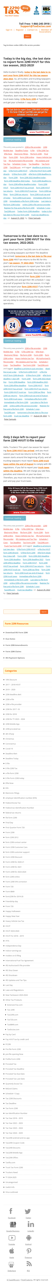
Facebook (12, 1218)
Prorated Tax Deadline (15, 1069)
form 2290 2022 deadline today (33, 177)
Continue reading (14, 139)
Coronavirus (11, 743)
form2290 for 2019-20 (14, 896)
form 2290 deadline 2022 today (17, 181)
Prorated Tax (11, 1064)
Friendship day (12, 901)
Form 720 (9, 886)
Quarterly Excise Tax (14, 1083)
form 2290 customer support (18, 852)
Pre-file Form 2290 (13, 1049)
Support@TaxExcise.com (35, 26)
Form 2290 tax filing (36, 392)
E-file (32, 150)
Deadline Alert (11, 753)
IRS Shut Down (12, 970)
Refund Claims (11, 1088)
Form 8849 (10, 891)
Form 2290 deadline (17, 382)
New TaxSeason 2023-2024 (17, 995)
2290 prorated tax (13, 729)
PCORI (8, 1044)
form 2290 (35, 276)
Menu (27, 36)
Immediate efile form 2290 (36, 399)
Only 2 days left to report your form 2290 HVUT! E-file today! (24, 438)
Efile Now (8, 154)
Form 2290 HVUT (35, 385)
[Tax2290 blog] (16, 15)
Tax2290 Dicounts (13, 1147)
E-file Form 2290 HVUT (18, 170)
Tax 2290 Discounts (14, 1098)
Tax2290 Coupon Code (15, 1143)
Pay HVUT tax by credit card (17, 1039)
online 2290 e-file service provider (36, 204)
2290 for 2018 (11, 714)
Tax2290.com (15, 167)
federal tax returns (13, 812)
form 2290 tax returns (19, 194)
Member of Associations (45, 30)
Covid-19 (9, 748)
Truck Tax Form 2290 (12, 546)
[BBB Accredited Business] (36, 10)
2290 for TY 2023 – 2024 (15, 719)
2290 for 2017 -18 (13, 709)
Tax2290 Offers (12, 1157)
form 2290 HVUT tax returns (36, 389)
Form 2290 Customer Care (16, 847)
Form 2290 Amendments (17, 645)
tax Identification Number (16, 1113)
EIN (7, 788)
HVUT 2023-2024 (12, 931)
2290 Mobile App (12, 724)
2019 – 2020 (10, 689)
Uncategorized (12, 1182)
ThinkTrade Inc (27, 1280)
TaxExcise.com (13, 1029)
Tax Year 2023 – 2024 (14, 1128)
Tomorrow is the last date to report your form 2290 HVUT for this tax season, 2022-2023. (26, 239)
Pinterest (28, 1257)
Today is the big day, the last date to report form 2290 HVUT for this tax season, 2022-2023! (26, 62)
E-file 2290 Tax (43, 150)
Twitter (28, 1218)
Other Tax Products (14, 1000)
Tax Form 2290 (29, 365)
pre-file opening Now (14, 1054)
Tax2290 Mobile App (14, 1152)
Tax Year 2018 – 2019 (14, 1118)
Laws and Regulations (15, 990)
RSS (28, 1270)
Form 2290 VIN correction (16, 881)
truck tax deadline (21, 416)
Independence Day (13, 945)
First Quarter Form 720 (15, 827)
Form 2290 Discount (14, 857)
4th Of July (10, 734)
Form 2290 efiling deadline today (22, 184)
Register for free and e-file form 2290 (19, 208)
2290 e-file (10, 699)
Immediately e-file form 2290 (16, 402)
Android (28, 1244)
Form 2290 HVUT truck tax (26, 191)
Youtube (11, 1244)
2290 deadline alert (13, 694)
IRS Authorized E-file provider (21, 160)
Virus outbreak (12, 1192)
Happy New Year (12, 916)
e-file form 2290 (12, 773)
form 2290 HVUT (30, 286)
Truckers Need (12, 1172)
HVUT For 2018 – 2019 (15, 936)
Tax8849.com (12, 1024)
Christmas (10, 739)
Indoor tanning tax (13, 950)
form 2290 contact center (16, 842)
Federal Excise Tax (13, 803)
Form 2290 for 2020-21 (15, 862)
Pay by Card (11, 1034)
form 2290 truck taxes (22, 198)
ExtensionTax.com (15, 1005)
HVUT (8, 926)
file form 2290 (36, 154)
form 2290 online (27, 157)
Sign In (9, 29)
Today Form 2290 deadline (28, 211)
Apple (11, 1257)
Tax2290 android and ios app (18, 1138)
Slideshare (12, 1270)
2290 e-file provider (33, 147)
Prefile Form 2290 (13, 1059)
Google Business (12, 1231)
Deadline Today (21, 150)
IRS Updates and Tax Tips (26, 362)
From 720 (9, 906)
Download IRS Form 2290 (17, 632)
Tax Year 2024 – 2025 (14, 1133)
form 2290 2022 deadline (39, 556)
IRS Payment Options (15, 658)
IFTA (7, 941)
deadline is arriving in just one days (28, 368)
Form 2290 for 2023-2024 (16, 872)
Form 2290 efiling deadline (15, 385)
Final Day (9, 822)
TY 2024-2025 (11, 1177)
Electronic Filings (21, 154)
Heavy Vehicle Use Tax (24, 358)
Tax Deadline (34, 164)
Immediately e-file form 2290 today (24, 201)
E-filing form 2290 (19, 174)
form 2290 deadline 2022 (37, 382)
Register (20, 29)
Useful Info (10, 1187)
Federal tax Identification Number (20, 807)
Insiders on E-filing (13, 955)
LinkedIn (31, 1231)
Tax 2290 (11, 1009)
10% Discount (11, 679)
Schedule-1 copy (43, 208)
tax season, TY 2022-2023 (21, 263)
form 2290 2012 (12, 837)
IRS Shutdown (11, 975)
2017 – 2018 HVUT (13, 684)
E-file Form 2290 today (15, 778)
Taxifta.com (10, 1162)
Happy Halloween (13, 911)
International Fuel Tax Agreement (20, 960)
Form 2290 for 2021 (14, 867)
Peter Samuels (34, 218)
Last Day (9, 985)
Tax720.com (12, 1019)
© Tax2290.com (13, 1280)
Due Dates (10, 639)
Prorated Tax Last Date (15, 1078)
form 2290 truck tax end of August (33, 395)
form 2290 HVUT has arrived (22, 187)
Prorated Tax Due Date (15, 1074)
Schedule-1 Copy (19, 164)
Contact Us (32, 29)
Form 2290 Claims (13, 651)
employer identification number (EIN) (21, 798)
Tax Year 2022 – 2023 (14, 1123)
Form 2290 (13, 157)
